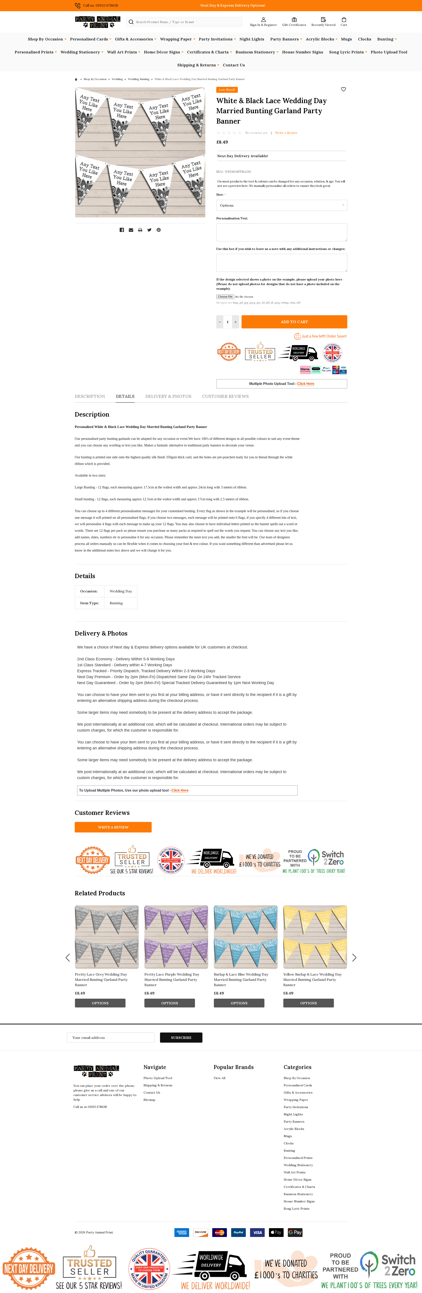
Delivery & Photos (168, 396)
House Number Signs (302, 52)
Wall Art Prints (122, 52)
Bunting (385, 39)
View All (219, 1078)
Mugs (346, 39)
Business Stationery (255, 52)
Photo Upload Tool (389, 52)
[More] (65, 39)
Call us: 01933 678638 (100, 5)
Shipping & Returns (196, 64)
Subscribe (181, 1037)
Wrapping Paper (176, 39)
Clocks (364, 39)
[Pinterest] (159, 230)
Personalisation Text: (232, 218)
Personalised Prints (34, 52)
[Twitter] (149, 230)
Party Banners (284, 39)
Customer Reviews (225, 396)
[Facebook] (122, 230)
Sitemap (149, 1100)
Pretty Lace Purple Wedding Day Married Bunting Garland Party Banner (171, 979)
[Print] (140, 230)
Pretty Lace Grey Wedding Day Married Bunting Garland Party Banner (101, 979)
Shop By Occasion (45, 39)
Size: (221, 195)
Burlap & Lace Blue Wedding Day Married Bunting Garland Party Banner (241, 979)
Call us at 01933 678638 (90, 1107)
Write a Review (286, 133)
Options (100, 1003)
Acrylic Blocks (320, 39)
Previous (67, 957)
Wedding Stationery (80, 52)
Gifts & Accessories (134, 39)
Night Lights (252, 39)
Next (354, 957)
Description (90, 396)
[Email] (131, 230)
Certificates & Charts (208, 52)
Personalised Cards (89, 39)
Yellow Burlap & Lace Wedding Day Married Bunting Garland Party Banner (312, 979)
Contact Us (234, 64)
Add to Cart (294, 321)
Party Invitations (216, 39)
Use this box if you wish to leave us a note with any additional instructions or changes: (280, 249)
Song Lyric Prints (346, 52)
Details (125, 396)
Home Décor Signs (162, 52)
